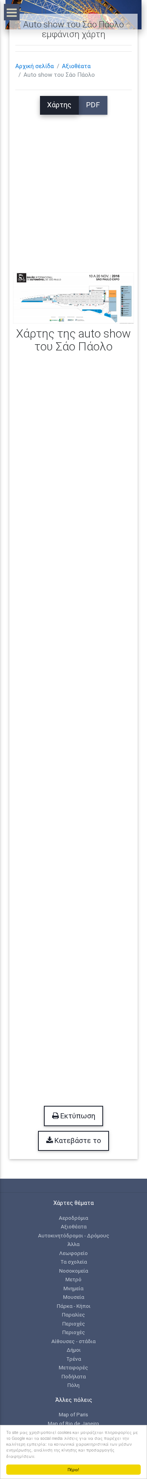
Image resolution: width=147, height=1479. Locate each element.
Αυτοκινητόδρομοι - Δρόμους (73, 1235)
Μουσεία (73, 1297)
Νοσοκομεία (73, 1271)
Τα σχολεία (73, 1262)
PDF (93, 105)
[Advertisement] (73, 188)
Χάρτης (59, 105)
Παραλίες (73, 1314)
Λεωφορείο (73, 1253)
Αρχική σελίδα (34, 66)
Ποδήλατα (74, 1376)
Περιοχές (73, 1323)
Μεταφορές (73, 1367)
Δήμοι (74, 1350)
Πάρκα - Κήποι (74, 1306)
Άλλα (73, 1244)
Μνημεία (73, 1288)
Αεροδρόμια (73, 1218)
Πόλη (73, 1385)
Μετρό (73, 1279)
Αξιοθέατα (76, 66)
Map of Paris (73, 1414)
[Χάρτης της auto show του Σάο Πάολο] (73, 297)
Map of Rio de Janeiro (73, 1423)
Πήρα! (73, 1469)
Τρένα (73, 1359)
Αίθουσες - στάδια (73, 1341)
